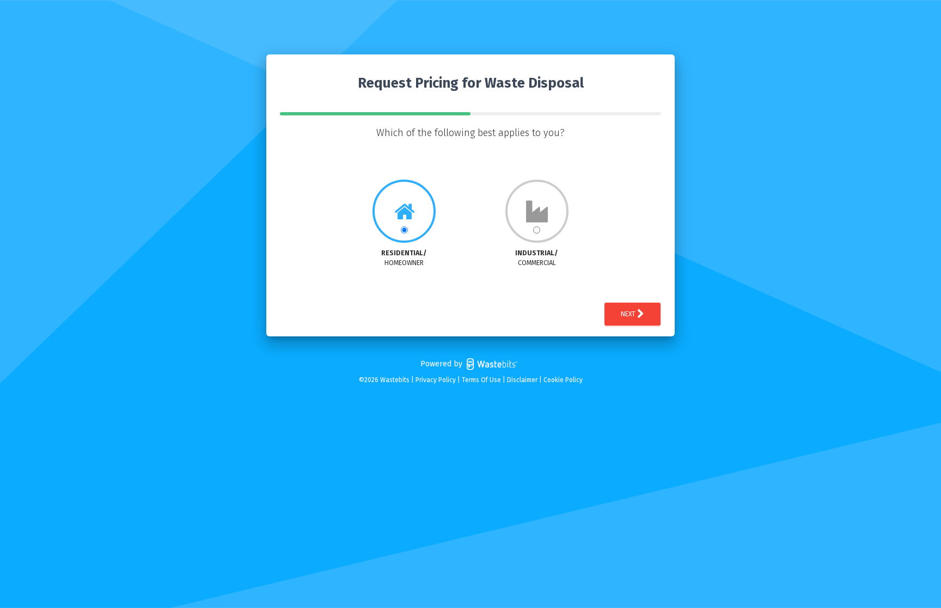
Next (629, 314)
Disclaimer (522, 380)
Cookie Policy (563, 380)
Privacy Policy (435, 380)
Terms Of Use (481, 380)
